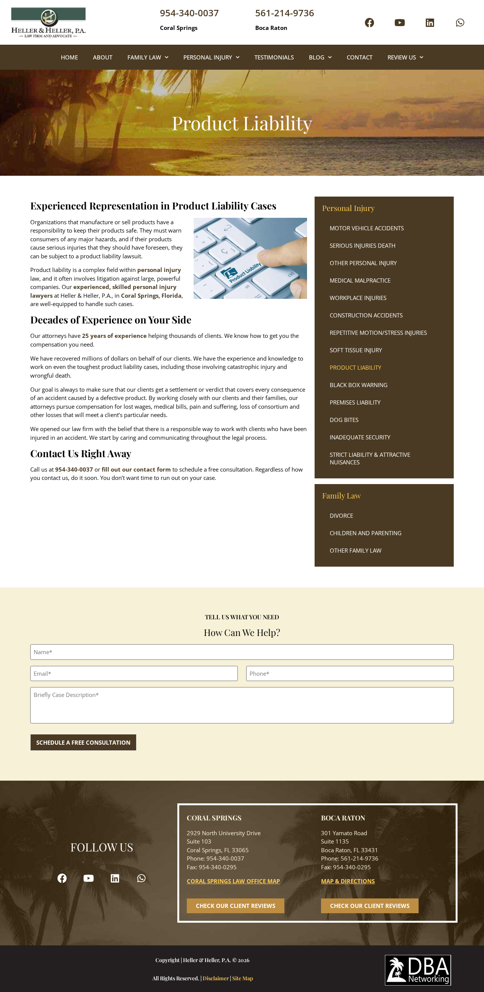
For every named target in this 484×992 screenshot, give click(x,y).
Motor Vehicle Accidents (367, 228)
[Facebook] (369, 22)
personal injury (159, 269)
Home (69, 57)
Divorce (341, 515)
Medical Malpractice (360, 280)
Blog (316, 57)
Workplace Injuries (358, 298)
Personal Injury (207, 57)
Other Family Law (356, 550)
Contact (359, 57)
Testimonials (274, 57)
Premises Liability (355, 402)
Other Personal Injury (363, 263)
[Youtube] (399, 22)
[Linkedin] (429, 22)
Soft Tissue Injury (356, 350)
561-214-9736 (284, 12)
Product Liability (355, 367)
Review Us (402, 57)
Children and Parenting (366, 533)
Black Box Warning (359, 385)
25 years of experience (114, 335)
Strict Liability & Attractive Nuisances (370, 458)
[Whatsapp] (460, 22)
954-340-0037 (189, 12)
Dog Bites (344, 419)
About (102, 57)
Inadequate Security (360, 437)
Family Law (144, 57)
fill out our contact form (136, 469)
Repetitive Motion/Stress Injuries (378, 332)
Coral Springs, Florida (151, 295)
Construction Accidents (366, 315)
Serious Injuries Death (363, 245)
